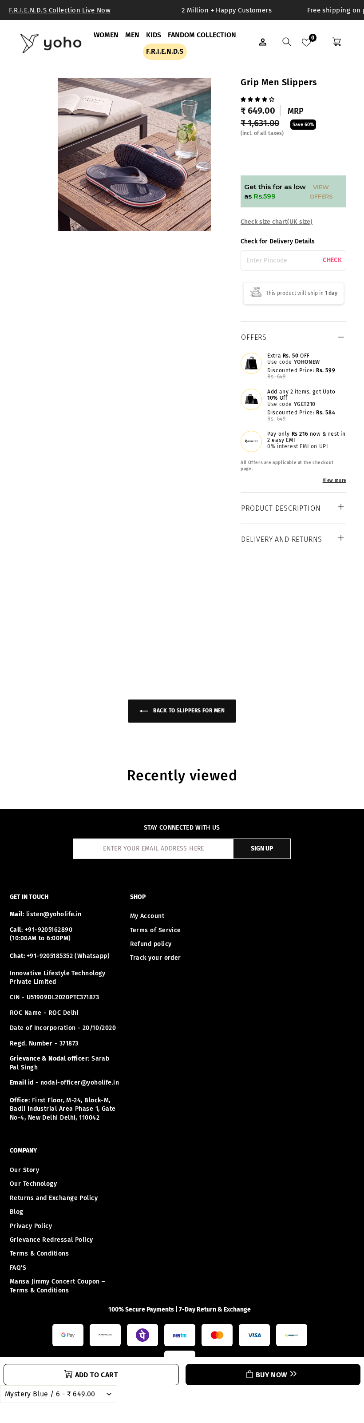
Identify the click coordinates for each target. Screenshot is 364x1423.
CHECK (332, 260)
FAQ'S (18, 1268)
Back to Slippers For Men (188, 711)
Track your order (155, 958)
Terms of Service (155, 930)
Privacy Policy (31, 1226)
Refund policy (151, 944)
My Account (147, 916)
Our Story (24, 1170)
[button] (259, 98)
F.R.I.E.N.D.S (164, 51)
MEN (132, 35)
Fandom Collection (202, 35)
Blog (17, 1212)
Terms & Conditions (39, 1253)
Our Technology (33, 1184)
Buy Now (271, 1375)
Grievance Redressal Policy (51, 1240)
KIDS (153, 35)
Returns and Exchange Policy (54, 1198)
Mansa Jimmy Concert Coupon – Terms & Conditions (57, 1286)
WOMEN (106, 35)
